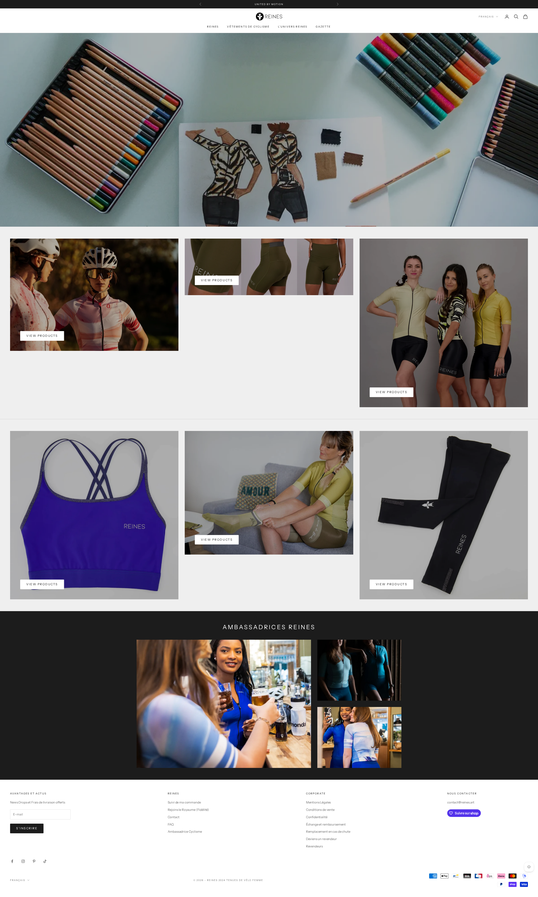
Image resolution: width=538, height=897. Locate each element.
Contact (173, 817)
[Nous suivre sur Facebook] (12, 861)
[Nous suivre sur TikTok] (45, 861)
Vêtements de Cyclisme (248, 26)
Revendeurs (314, 846)
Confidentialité (316, 817)
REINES (213, 26)
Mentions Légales (318, 802)
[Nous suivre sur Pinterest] (34, 861)
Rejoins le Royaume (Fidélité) (188, 810)
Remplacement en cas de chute (328, 832)
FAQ (171, 824)
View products (42, 336)
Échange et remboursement (326, 824)
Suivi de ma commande (184, 802)
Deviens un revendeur (321, 839)
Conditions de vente (320, 810)
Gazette (323, 26)
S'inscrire (26, 828)
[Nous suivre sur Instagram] (23, 861)
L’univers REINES (292, 26)
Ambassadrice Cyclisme (185, 832)
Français (486, 16)
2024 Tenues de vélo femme (241, 880)
